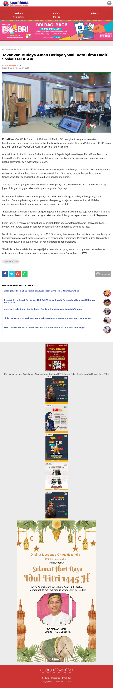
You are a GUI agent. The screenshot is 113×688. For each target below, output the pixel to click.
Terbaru (94, 13)
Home (5, 49)
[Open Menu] (109, 3)
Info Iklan (66, 678)
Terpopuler (18, 17)
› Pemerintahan (15, 49)
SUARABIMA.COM (63, 682)
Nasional (18, 13)
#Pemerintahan (11, 261)
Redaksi (45, 678)
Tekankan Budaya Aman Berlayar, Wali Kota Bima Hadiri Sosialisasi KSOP (55, 57)
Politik (56, 13)
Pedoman (55, 678)
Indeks (56, 17)
